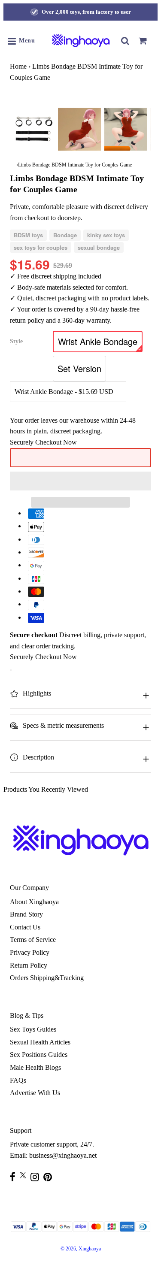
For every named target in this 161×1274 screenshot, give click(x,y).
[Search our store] (125, 40)
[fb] (15, 1176)
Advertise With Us (35, 1092)
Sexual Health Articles (40, 1042)
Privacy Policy (29, 952)
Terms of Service (33, 939)
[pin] (49, 1176)
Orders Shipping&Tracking (47, 977)
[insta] (36, 1176)
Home (18, 66)
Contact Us (25, 927)
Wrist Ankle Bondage (97, 341)
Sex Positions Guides (38, 1054)
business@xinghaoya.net (63, 1155)
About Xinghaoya (34, 901)
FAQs (18, 1080)
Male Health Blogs (35, 1067)
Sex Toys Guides (33, 1029)
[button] (80, 481)
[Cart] (142, 40)
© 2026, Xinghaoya (81, 1249)
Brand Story (26, 914)
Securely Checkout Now (43, 442)
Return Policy (28, 965)
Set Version (79, 368)
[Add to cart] (11, 670)
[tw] (25, 1175)
